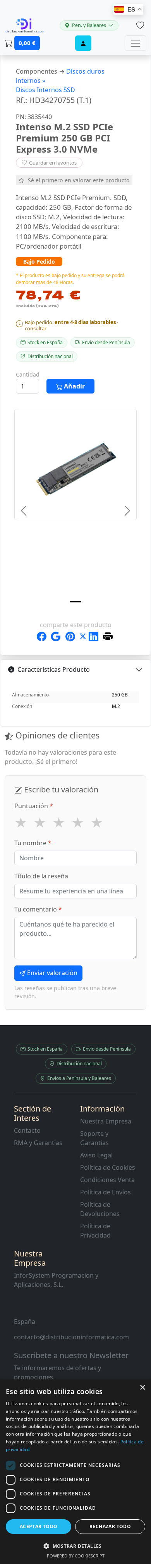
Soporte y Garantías (94, 1138)
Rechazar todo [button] (110, 1526)
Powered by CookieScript (76, 1556)
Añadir (73, 386)
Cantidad (27, 374)
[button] (75, 1546)
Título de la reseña (41, 876)
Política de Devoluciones (100, 1209)
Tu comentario (38, 909)
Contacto (27, 1130)
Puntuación (33, 806)
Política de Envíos (105, 1192)
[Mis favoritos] (140, 25)
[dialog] (75, 1471)
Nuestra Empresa (105, 1121)
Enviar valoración (51, 973)
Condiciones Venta (107, 1180)
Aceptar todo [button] (39, 1526)
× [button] (142, 1388)
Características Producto (53, 669)
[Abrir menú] (135, 43)
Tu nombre (32, 843)
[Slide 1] (75, 601)
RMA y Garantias (38, 1143)
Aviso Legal (96, 1155)
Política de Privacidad (95, 1230)
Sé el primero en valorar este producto (79, 180)
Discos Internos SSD (45, 90)
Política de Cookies (107, 1167)
